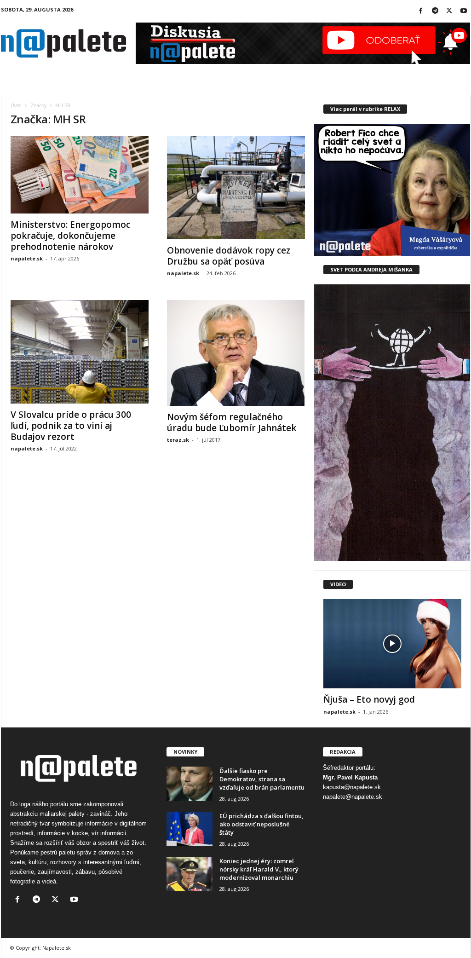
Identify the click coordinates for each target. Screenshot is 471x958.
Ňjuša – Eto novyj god (369, 699)
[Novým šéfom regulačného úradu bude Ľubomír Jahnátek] (236, 353)
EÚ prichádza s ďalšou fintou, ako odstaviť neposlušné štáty (261, 824)
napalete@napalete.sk (352, 796)
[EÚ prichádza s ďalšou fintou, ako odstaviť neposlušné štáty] (190, 829)
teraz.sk (178, 439)
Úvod (16, 105)
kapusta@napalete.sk (352, 787)
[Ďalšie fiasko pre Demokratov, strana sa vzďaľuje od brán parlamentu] (190, 784)
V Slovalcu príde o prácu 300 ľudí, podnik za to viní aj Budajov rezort (71, 426)
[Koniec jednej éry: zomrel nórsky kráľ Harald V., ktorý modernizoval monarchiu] (190, 874)
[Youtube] (463, 11)
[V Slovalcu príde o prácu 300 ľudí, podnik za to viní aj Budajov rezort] (80, 352)
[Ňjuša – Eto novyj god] (392, 643)
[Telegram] (435, 11)
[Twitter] (449, 11)
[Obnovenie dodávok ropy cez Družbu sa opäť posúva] (236, 187)
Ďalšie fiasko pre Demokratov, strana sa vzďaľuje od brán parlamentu (261, 779)
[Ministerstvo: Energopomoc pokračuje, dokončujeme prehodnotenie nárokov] (80, 175)
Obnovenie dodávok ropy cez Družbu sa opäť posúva (228, 255)
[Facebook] (420, 11)
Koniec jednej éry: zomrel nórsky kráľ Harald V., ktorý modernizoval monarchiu (259, 869)
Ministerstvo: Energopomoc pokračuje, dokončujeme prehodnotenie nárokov (70, 236)
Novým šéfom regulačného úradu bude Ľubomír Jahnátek (231, 422)
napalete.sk (27, 258)
